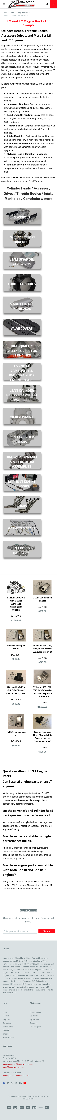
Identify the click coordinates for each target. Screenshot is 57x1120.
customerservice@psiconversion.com (18, 1064)
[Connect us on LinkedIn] (20, 1083)
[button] (4, 4)
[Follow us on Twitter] (8, 1083)
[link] (22, 216)
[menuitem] (9, 1013)
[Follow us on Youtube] (25, 1083)
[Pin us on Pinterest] (12, 1083)
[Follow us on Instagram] (16, 1083)
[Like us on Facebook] (4, 1083)
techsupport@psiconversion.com (16, 1075)
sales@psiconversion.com (13, 1067)
